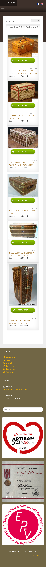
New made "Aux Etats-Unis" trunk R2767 (21, 117)
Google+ (10, 363)
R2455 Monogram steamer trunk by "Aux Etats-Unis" (21, 163)
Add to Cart (23, 60)
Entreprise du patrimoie (19, 541)
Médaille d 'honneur (17, 497)
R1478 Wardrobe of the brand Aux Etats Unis (20, 321)
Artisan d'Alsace (15, 454)
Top (37, 556)
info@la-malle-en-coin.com (15, 389)
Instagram (11, 369)
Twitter (9, 360)
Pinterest (10, 366)
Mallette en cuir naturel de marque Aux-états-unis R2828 (23, 72)
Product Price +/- (14, 27)
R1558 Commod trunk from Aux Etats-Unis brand (22, 254)
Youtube (10, 372)
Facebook (10, 357)
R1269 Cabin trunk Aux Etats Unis (22, 212)
